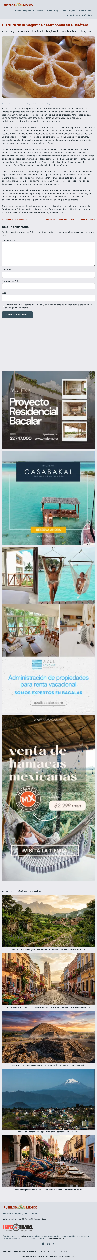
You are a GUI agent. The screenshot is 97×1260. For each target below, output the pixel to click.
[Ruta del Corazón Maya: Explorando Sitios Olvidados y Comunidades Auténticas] (48, 921)
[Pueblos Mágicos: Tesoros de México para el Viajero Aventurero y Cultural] (48, 1161)
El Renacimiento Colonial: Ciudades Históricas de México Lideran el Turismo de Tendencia (48, 1007)
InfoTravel (24, 1236)
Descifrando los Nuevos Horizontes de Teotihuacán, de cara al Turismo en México (48, 1065)
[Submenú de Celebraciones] (93, 10)
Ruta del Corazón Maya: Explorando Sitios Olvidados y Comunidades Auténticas (48, 949)
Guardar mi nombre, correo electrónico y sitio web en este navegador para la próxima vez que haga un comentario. (48, 306)
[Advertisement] (48, 346)
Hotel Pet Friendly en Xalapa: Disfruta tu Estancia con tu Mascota (48, 1132)
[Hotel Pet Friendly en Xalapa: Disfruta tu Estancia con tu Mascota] (48, 1099)
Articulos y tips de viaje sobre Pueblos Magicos (29, 31)
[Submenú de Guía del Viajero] (76, 10)
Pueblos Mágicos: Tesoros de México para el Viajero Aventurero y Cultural (48, 1190)
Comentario (8, 240)
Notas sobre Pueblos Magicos (74, 31)
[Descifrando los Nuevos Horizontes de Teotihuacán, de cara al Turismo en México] (48, 1037)
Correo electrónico (12, 281)
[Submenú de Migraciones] (79, 15)
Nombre (6, 269)
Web (4, 293)
